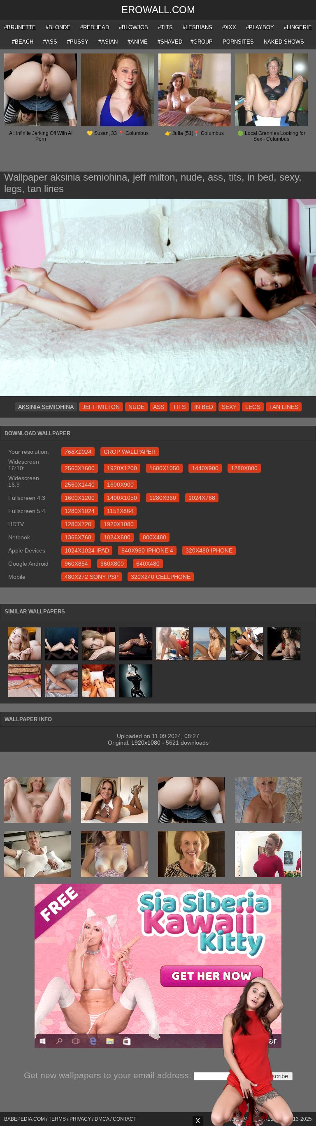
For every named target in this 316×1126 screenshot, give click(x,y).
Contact (124, 1119)
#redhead (94, 27)
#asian (108, 42)
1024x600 (117, 537)
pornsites (238, 42)
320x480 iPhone (209, 550)
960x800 (112, 563)
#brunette (20, 27)
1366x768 (78, 537)
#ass (50, 42)
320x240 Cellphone (161, 576)
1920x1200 (122, 468)
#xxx (229, 27)
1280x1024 (80, 511)
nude (136, 407)
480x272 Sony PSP (91, 576)
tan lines (283, 407)
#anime (138, 42)
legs (252, 407)
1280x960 (162, 498)
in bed (203, 407)
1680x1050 (164, 468)
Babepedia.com (24, 1119)
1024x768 (201, 498)
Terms (57, 1119)
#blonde (58, 27)
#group (202, 42)
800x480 (154, 537)
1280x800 (244, 468)
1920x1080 (119, 524)
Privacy (80, 1119)
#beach (22, 42)
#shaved (170, 42)
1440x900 (205, 468)
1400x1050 (122, 498)
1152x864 (120, 511)
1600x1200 (80, 498)
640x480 (148, 563)
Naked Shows (284, 42)
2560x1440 (80, 484)
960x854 (76, 563)
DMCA (102, 1119)
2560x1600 (80, 468)
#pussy (77, 42)
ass (158, 407)
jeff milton (101, 407)
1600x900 (120, 484)
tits (179, 407)
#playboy (260, 27)
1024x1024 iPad (87, 550)
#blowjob (133, 27)
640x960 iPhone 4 (147, 550)
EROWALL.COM (158, 9)
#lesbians (197, 27)
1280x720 (78, 524)
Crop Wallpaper (130, 451)
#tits (165, 27)
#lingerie (298, 27)
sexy (229, 407)
